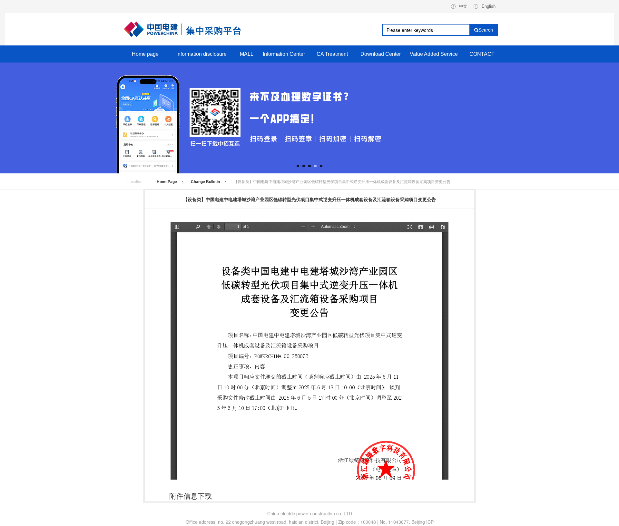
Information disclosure (201, 54)
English (489, 6)
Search (485, 29)
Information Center (284, 54)
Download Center (380, 54)
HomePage (167, 182)
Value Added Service (434, 54)
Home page (145, 54)
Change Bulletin (205, 182)
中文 (463, 6)
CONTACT (482, 54)
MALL (246, 54)
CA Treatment (332, 54)
